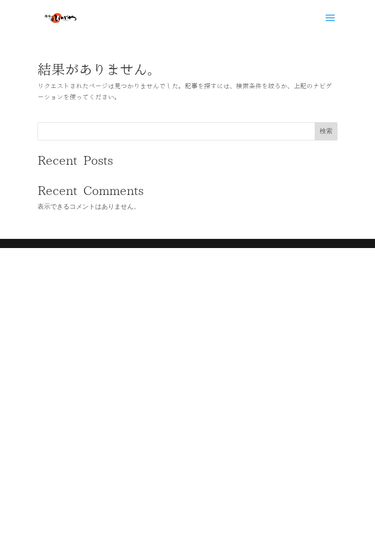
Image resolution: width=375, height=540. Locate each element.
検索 (326, 131)
